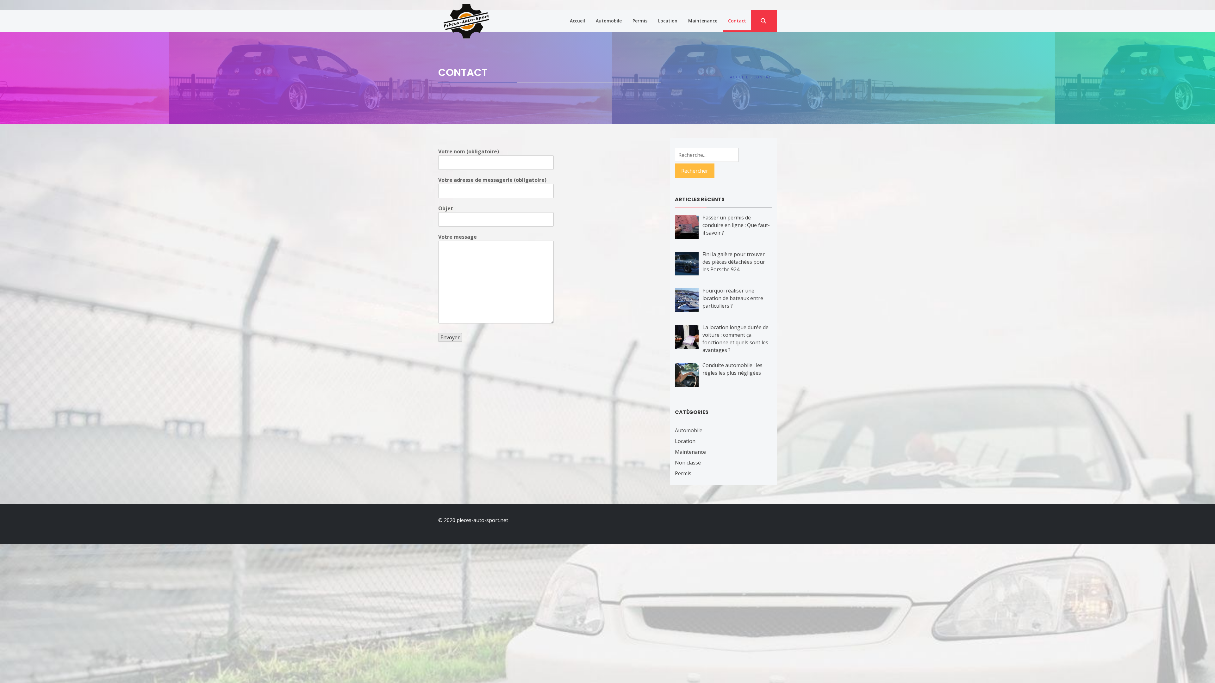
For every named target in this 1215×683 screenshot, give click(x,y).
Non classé (688, 462)
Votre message (457, 236)
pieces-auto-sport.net (482, 520)
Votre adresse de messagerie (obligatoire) (492, 179)
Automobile (609, 21)
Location (667, 21)
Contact (737, 21)
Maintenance (702, 21)
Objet (445, 208)
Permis (639, 21)
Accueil (577, 21)
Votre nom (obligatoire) (468, 151)
